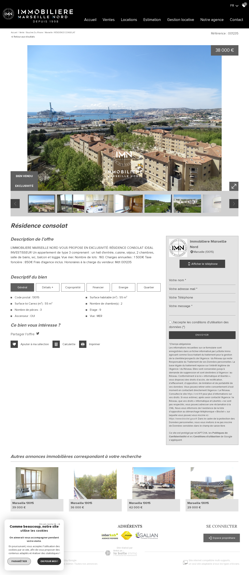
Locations (129, 19)
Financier (98, 287)
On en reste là (47, 524)
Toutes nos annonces (86, 563)
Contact (236, 19)
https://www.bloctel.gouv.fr (183, 418)
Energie (123, 287)
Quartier (149, 287)
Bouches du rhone (34, 32)
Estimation (152, 19)
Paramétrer (19, 561)
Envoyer (202, 334)
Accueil (90, 19)
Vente (21, 32)
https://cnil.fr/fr (194, 394)
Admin (69, 563)
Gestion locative (180, 19)
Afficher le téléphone (204, 264)
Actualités (204, 30)
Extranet (122, 30)
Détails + (47, 287)
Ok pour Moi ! (49, 561)
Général (22, 287)
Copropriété (73, 287)
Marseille (48, 32)
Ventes (109, 19)
